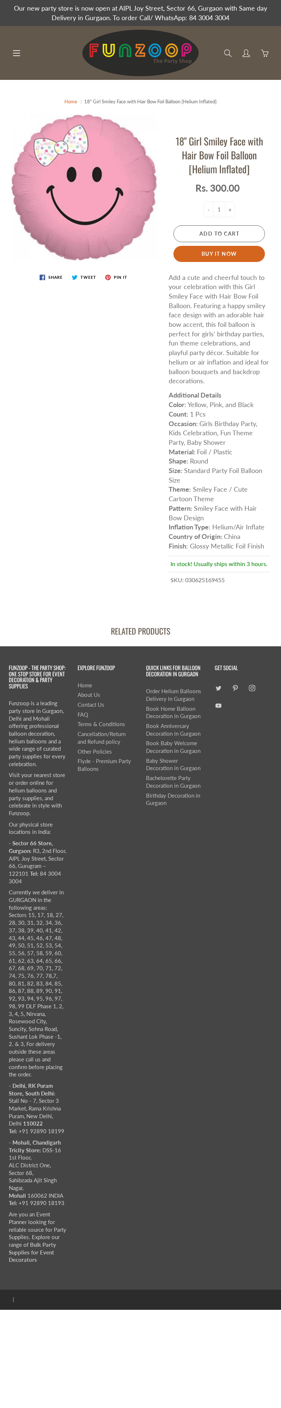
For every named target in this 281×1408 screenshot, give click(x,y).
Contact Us (91, 705)
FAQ (83, 715)
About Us (89, 695)
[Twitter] (218, 688)
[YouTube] (218, 705)
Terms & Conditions (101, 724)
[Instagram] (252, 688)
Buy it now (219, 254)
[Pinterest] (235, 688)
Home (70, 101)
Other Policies (95, 752)
